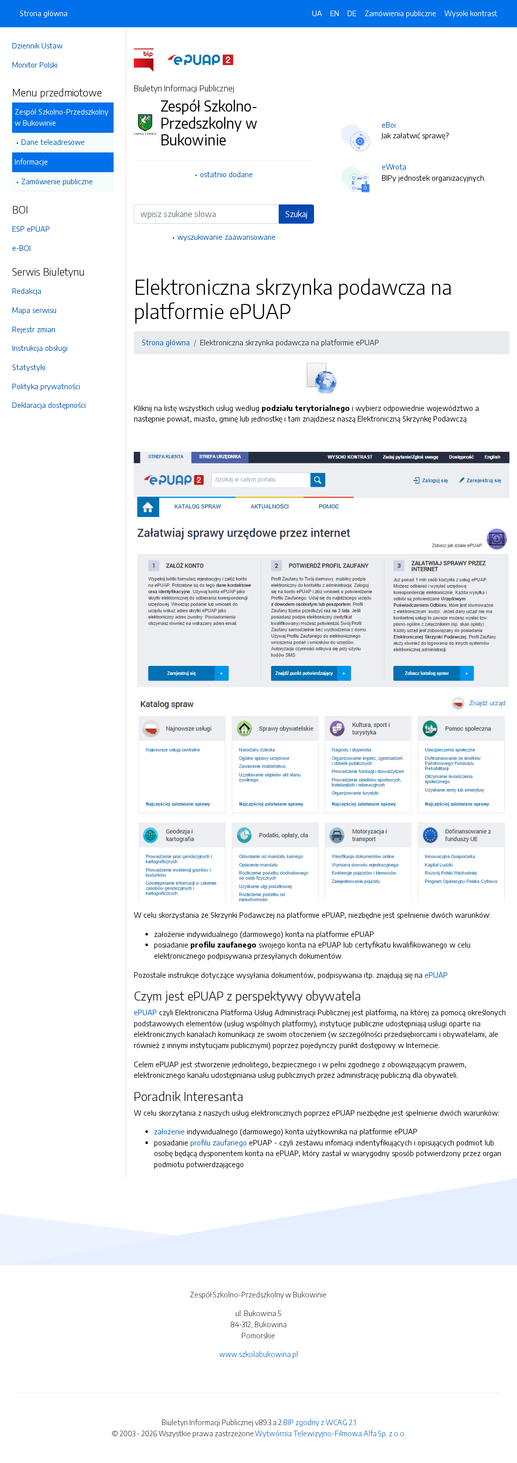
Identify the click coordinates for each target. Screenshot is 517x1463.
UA (317, 13)
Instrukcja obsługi (40, 347)
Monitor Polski (35, 64)
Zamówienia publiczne (400, 13)
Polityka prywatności (46, 386)
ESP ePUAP (31, 228)
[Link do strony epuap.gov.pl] (200, 59)
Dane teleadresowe (53, 141)
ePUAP (436, 974)
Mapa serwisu (34, 310)
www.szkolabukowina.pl (258, 1353)
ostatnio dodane (226, 174)
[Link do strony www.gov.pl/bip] (150, 59)
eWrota (394, 166)
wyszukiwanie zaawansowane (226, 236)
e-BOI (21, 247)
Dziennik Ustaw (37, 45)
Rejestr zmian (34, 329)
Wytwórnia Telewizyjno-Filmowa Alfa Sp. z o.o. (330, 1433)
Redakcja (26, 290)
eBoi (389, 124)
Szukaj (296, 214)
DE (351, 13)
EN (334, 13)
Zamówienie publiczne (57, 181)
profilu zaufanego (218, 1142)
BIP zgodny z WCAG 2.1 (319, 1422)
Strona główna (44, 13)
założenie (169, 1131)
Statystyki (28, 367)
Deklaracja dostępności (49, 404)
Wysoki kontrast (470, 13)
